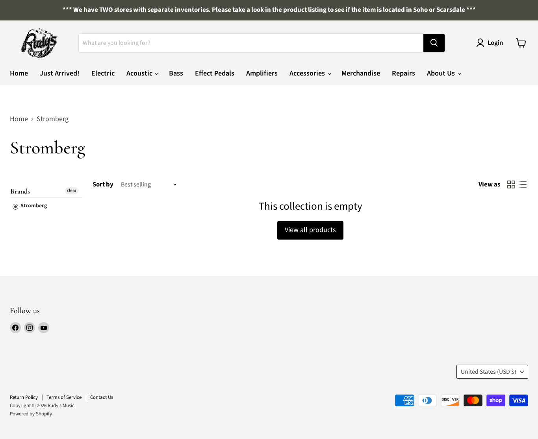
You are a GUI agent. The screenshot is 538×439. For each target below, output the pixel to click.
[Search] (434, 43)
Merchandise (360, 73)
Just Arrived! (60, 73)
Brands (20, 191)
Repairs (403, 73)
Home (19, 73)
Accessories (308, 73)
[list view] (522, 184)
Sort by (103, 184)
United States (488, 371)
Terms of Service (64, 397)
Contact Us (101, 397)
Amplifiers (262, 73)
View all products (310, 230)
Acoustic (140, 73)
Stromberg (33, 206)
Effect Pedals (214, 73)
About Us (441, 73)
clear (71, 190)
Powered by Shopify (31, 413)
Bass (176, 73)
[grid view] (511, 184)
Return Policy (24, 397)
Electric (103, 73)
